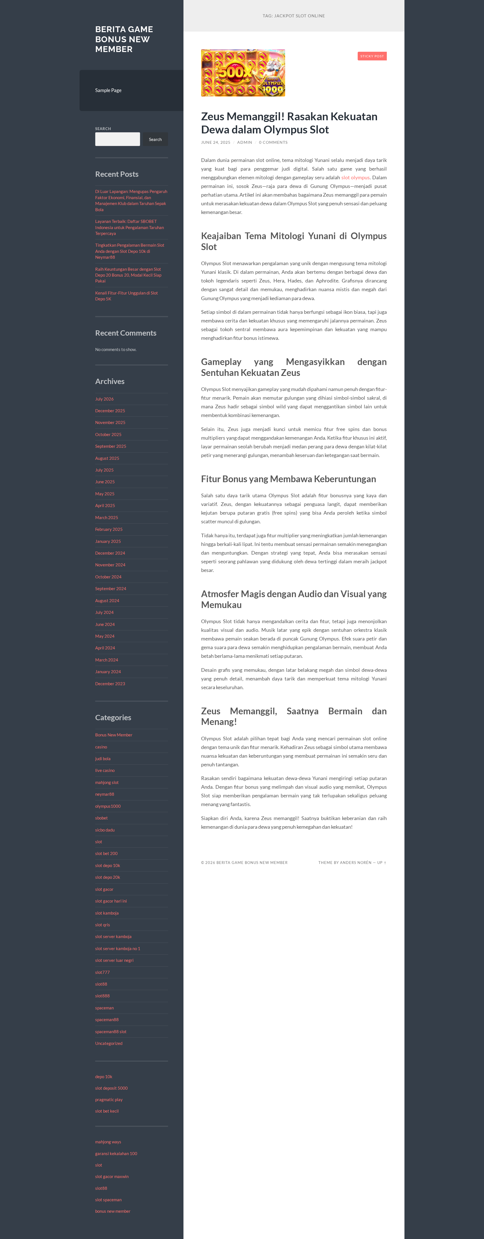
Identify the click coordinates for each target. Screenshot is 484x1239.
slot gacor (104, 889)
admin (244, 142)
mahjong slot (107, 782)
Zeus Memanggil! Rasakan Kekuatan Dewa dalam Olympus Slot (289, 122)
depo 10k (103, 1076)
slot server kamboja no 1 (117, 948)
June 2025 (105, 481)
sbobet (101, 817)
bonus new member (113, 1211)
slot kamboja (107, 912)
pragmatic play (109, 1099)
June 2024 (105, 624)
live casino (105, 770)
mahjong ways (108, 1141)
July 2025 (104, 469)
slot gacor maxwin (112, 1176)
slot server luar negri (114, 960)
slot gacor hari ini (111, 900)
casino (101, 746)
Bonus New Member (113, 734)
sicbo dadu (105, 829)
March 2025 (106, 517)
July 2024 (104, 612)
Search (103, 128)
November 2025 (110, 422)
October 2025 (108, 434)
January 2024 (108, 671)
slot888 (102, 995)
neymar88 (104, 794)
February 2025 (109, 529)
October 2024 (108, 576)
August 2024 (107, 600)
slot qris (102, 924)
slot (98, 841)
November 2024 (110, 564)
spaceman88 (107, 1019)
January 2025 (108, 541)
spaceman (104, 1007)
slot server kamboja (113, 936)
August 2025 (107, 458)
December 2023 (110, 683)
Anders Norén (356, 862)
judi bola (103, 758)
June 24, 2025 (216, 142)
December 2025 (110, 410)
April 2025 (105, 505)
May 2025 (105, 493)
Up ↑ (382, 862)
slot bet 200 (106, 853)
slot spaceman (108, 1199)
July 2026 (104, 398)
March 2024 (106, 659)
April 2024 (105, 647)
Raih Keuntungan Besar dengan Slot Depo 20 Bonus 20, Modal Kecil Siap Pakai (128, 275)
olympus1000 (108, 806)
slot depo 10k (107, 865)
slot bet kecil (107, 1110)
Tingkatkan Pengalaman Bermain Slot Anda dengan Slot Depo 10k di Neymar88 (129, 251)
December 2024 (110, 552)
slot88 (101, 983)
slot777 (102, 972)
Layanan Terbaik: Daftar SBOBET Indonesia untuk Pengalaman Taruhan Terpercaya (129, 227)
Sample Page (108, 90)
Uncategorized (108, 1043)
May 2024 (105, 636)
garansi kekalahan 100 (116, 1153)
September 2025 (110, 446)
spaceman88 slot (111, 1031)
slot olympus (355, 177)
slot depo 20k (107, 877)
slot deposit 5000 (111, 1087)
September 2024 (110, 588)
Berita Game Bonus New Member (124, 39)
